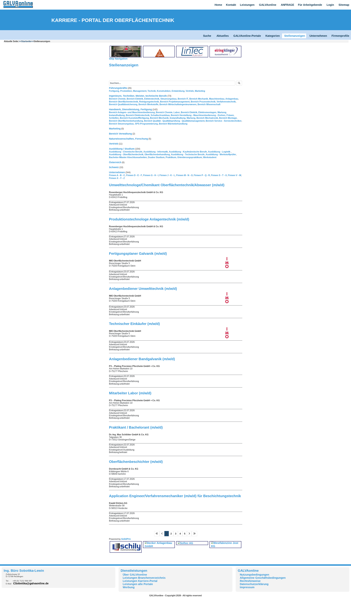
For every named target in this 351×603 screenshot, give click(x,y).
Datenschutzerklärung (254, 584)
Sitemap (344, 4)
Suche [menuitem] (142, 76)
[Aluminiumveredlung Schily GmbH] (126, 546)
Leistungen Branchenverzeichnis (144, 577)
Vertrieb (113, 143)
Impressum (247, 587)
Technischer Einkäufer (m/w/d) (134, 324)
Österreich (115, 162)
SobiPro (126, 539)
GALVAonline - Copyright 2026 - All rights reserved (175, 595)
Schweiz (114, 167)
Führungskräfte (118, 88)
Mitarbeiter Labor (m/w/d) (130, 393)
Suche (207, 35)
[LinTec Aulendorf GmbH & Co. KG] (193, 51)
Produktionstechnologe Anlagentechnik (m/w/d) (149, 219)
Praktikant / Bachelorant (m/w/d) (136, 427)
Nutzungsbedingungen (254, 574)
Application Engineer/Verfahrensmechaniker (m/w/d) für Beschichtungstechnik (175, 496)
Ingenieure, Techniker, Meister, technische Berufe (138, 95)
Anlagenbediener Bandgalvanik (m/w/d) (142, 359)
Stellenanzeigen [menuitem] (125, 77)
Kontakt (231, 4)
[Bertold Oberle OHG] (126, 51)
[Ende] (194, 533)
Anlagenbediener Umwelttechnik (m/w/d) (143, 289)
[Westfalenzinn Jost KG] (225, 544)
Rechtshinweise (250, 580)
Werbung (129, 587)
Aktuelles (222, 35)
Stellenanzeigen (294, 35)
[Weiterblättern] (189, 533)
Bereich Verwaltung (120, 133)
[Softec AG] (185, 542)
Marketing (115, 128)
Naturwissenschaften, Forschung (128, 138)
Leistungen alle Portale (138, 584)
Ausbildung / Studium (122, 148)
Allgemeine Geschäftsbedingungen (263, 577)
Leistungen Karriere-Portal (140, 580)
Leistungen (247, 4)
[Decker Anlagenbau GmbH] (159, 544)
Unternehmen (318, 35)
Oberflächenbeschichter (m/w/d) (136, 462)
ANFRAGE (287, 4)
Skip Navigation (118, 58)
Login (330, 4)
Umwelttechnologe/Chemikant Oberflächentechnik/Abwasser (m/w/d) (166, 185)
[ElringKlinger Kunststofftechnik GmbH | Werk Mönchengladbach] (226, 51)
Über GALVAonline (135, 574)
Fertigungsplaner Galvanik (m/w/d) (138, 253)
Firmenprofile (340, 35)
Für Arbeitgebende (310, 4)
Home (218, 4)
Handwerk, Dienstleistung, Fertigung (130, 109)
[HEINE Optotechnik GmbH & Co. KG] (160, 51)
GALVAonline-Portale (247, 35)
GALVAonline (267, 4)
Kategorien (272, 35)
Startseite (26, 41)
